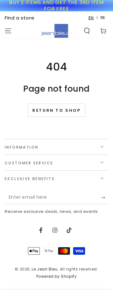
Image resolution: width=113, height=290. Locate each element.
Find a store (19, 17)
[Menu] (8, 31)
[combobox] (91, 17)
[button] (87, 31)
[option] (102, 17)
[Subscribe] (104, 198)
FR (102, 18)
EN (91, 18)
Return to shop (56, 110)
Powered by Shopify (56, 276)
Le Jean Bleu (44, 269)
